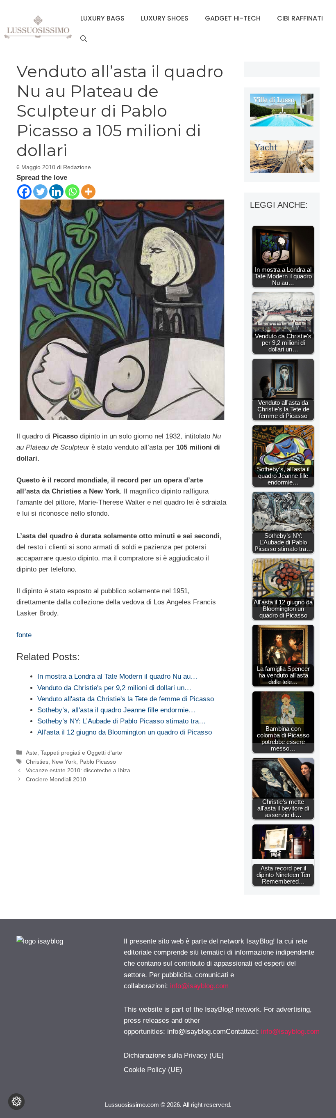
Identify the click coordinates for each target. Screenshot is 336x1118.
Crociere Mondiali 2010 (56, 779)
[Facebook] (24, 191)
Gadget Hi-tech (233, 18)
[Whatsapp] (72, 191)
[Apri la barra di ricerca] (83, 39)
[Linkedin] (56, 191)
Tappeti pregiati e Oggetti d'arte (81, 752)
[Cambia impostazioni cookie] (16, 1101)
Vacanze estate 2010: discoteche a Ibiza (78, 770)
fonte (24, 635)
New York (64, 761)
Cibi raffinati (300, 18)
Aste (31, 752)
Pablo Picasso (97, 761)
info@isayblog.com (199, 986)
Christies (37, 761)
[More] (88, 191)
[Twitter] (40, 191)
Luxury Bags (102, 18)
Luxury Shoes (164, 18)
